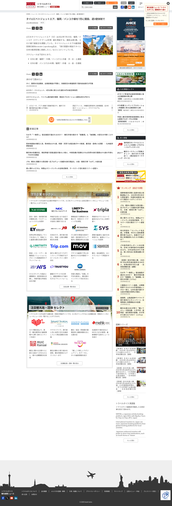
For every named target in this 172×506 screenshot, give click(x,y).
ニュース (34, 14)
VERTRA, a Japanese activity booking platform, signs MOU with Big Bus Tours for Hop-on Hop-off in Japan (130, 416)
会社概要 (44, 491)
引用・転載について (75, 491)
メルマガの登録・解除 (58, 491)
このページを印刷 (107, 28)
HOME (28, 14)
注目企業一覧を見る (69, 287)
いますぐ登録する (161, 24)
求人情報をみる (100, 3)
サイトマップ (118, 491)
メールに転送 (93, 28)
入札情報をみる (87, 3)
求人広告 (24, 494)
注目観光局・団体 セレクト (48, 308)
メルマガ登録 (113, 3)
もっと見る (69, 177)
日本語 (124, 3)
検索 (115, 7)
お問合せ (34, 494)
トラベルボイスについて (29, 491)
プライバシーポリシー (93, 491)
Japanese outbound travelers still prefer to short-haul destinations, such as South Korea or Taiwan (130, 433)
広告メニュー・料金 (133, 491)
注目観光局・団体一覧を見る (70, 363)
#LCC (42, 23)
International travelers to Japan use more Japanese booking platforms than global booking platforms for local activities (131, 425)
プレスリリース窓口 (150, 491)
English (131, 3)
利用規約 (107, 491)
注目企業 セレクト (42, 194)
